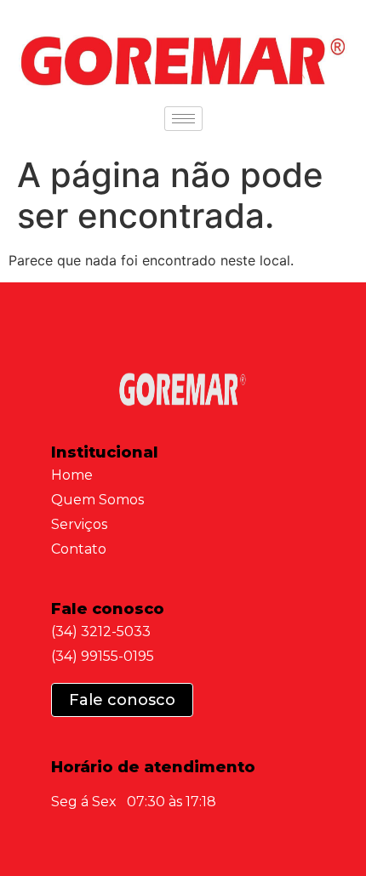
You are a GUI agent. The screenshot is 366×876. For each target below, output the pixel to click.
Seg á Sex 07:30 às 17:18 (133, 802)
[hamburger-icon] (183, 118)
